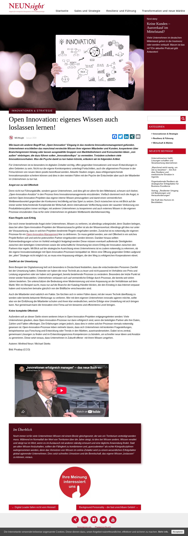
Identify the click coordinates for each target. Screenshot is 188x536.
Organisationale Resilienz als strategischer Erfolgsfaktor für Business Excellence (165, 183)
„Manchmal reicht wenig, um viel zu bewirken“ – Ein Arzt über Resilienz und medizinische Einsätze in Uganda (164, 172)
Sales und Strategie (87, 10)
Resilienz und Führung (121, 10)
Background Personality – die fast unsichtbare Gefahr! (108, 507)
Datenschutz (103, 527)
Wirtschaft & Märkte (163, 143)
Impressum (84, 527)
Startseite (62, 10)
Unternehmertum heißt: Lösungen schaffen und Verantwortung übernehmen (164, 160)
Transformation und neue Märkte (163, 10)
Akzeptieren (178, 532)
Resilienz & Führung (163, 138)
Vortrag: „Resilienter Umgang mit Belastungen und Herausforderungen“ (164, 192)
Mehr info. (163, 532)
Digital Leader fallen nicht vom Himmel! (34, 507)
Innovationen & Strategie (165, 134)
